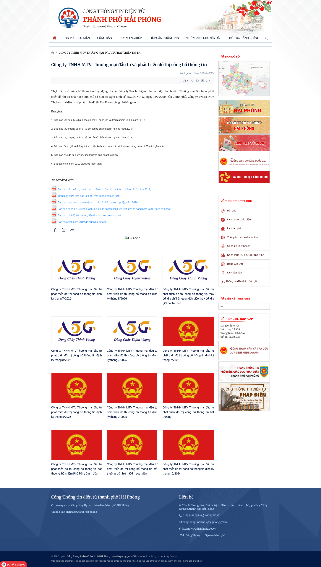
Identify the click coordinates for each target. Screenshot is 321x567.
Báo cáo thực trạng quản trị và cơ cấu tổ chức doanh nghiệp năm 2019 (98, 202)
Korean (111, 26)
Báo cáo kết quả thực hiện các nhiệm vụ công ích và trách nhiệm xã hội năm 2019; (104, 189)
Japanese (99, 26)
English (87, 26)
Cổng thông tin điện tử (113, 11)
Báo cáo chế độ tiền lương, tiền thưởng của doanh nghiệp (90, 215)
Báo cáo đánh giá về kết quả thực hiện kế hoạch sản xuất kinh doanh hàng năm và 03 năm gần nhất (114, 209)
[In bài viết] (208, 80)
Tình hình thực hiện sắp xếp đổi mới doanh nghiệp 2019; (89, 196)
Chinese (122, 26)
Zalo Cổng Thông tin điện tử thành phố (202, 535)
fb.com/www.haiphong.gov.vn (199, 528)
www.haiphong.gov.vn (122, 556)
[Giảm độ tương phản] (202, 80)
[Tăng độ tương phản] (197, 80)
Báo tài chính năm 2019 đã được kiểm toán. (82, 222)
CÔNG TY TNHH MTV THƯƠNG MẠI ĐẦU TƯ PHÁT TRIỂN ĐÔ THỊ (100, 52)
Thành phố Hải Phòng (121, 20)
